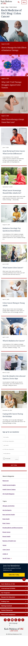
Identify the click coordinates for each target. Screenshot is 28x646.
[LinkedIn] (15, 620)
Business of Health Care (9, 541)
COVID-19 (5, 554)
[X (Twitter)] (8, 620)
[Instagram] (19, 620)
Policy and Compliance (14, 614)
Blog (7, 7)
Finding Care (14, 601)
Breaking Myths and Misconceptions (13, 527)
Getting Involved (14, 605)
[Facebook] (5, 620)
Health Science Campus (9, 489)
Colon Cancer (6, 549)
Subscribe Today (14, 575)
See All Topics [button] (7, 558)
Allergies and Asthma (8, 506)
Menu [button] (24, 2)
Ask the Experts (7, 510)
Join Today (14, 465)
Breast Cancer (6, 532)
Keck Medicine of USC (14, 584)
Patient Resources (14, 610)
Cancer (4, 545)
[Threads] (22, 620)
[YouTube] (12, 620)
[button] (19, 2)
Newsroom (6, 481)
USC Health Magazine (8, 494)
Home (2, 7)
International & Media (14, 588)
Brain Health (6, 519)
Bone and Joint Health (9, 514)
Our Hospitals (14, 592)
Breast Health (6, 536)
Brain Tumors (6, 523)
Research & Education (14, 597)
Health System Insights (9, 485)
